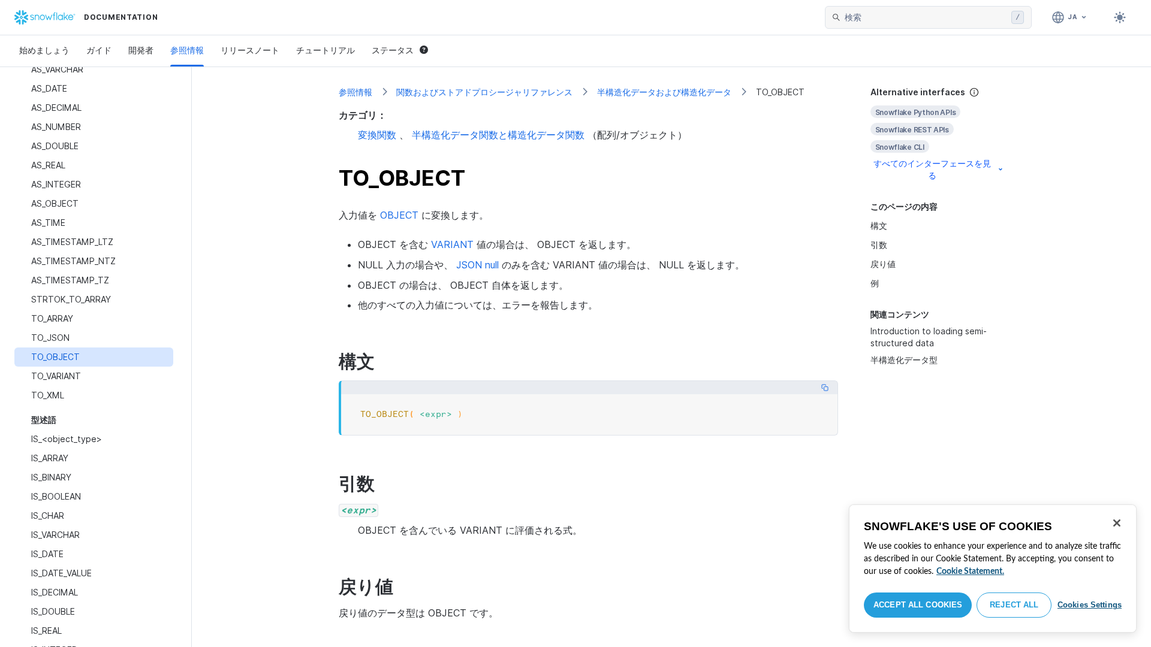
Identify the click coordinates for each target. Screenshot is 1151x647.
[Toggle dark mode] (1120, 17)
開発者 (140, 50)
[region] (993, 568)
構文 (878, 225)
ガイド (99, 50)
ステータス (393, 50)
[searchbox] (926, 17)
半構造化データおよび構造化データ (664, 92)
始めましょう (44, 50)
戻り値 (883, 264)
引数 (878, 245)
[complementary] (937, 134)
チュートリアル (325, 50)
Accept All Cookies (917, 604)
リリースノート (250, 50)
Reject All (1014, 604)
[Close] (1117, 523)
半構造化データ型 (904, 360)
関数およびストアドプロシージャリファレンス (484, 92)
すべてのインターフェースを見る (932, 169)
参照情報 (187, 50)
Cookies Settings (1089, 604)
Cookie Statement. (970, 571)
